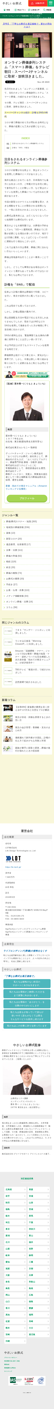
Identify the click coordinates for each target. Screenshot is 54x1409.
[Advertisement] (27, 787)
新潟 (8, 1235)
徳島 (31, 1301)
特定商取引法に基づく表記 (12, 1361)
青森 (31, 1189)
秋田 (8, 1202)
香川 (8, 1308)
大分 (31, 1328)
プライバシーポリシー (10, 1357)
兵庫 (31, 1275)
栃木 (8, 1216)
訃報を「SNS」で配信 (20, 148)
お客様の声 (35, 10)
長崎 (31, 1321)
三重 (31, 1262)
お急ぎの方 (40, 3)
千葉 (31, 1222)
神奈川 (32, 1229)
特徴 (8, 10)
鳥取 (8, 1288)
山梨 (8, 1249)
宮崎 (8, 1334)
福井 (31, 1242)
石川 (8, 1242)
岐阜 (8, 1255)
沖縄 (8, 1341)
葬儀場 (48, 10)
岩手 (8, 1196)
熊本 (8, 1328)
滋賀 (8, 1268)
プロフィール (27, 498)
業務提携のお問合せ (10, 1368)
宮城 (31, 1196)
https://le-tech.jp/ (13, 867)
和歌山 (32, 1282)
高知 (8, 1315)
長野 (31, 1249)
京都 (31, 1268)
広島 (31, 1295)
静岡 (31, 1255)
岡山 (8, 1295)
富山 (31, 1235)
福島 (8, 1209)
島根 (31, 1288)
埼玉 (8, 1222)
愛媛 (31, 1308)
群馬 (31, 1216)
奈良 (8, 1282)
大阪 (8, 1275)
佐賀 (8, 1321)
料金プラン (22, 10)
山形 (31, 1202)
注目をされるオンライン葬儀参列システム (28, 143)
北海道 (9, 1189)
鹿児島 (32, 1334)
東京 (8, 1229)
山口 (8, 1301)
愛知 (8, 1262)
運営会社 (6, 1364)
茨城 (31, 1209)
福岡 (31, 1315)
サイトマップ (8, 1371)
